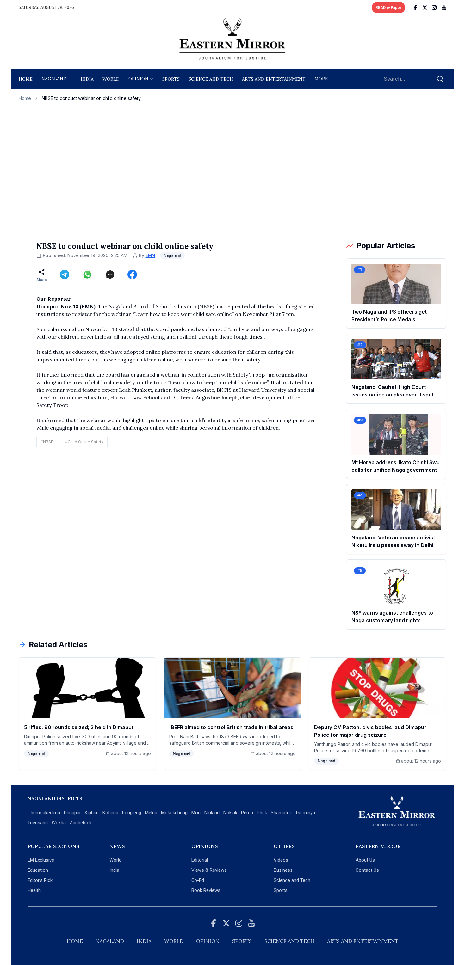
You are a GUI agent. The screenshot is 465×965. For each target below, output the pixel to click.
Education (38, 870)
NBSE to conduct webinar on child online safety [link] (91, 98)
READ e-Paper (388, 7)
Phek (262, 812)
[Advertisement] (232, 171)
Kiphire (92, 812)
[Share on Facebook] (132, 274)
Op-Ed (197, 880)
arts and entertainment (274, 79)
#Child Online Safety (84, 441)
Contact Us (367, 870)
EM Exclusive (41, 860)
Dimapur (72, 812)
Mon (196, 812)
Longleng (131, 812)
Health (34, 890)
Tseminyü (305, 812)
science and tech (211, 79)
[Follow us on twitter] (424, 7)
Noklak (230, 812)
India (87, 79)
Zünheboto (81, 823)
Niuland (212, 812)
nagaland (54, 79)
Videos (281, 860)
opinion (138, 79)
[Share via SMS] (110, 274)
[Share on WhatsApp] (87, 274)
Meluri (151, 812)
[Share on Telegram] (64, 274)
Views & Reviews (209, 870)
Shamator (281, 812)
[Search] (440, 78)
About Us (365, 860)
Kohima (110, 812)
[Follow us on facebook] (415, 7)
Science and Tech (292, 880)
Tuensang (38, 823)
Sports (281, 890)
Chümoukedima (44, 812)
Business (283, 870)
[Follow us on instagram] (434, 7)
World (111, 79)
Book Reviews (205, 890)
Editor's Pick (40, 880)
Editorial (199, 860)
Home (26, 79)
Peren (247, 812)
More (321, 79)
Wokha (59, 823)
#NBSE (46, 441)
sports (171, 79)
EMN (150, 255)
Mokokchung (174, 812)
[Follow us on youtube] (443, 7)
